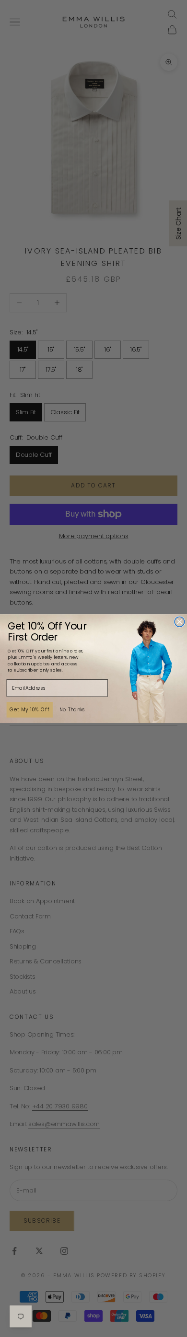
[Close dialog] (180, 622)
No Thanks (72, 709)
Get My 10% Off (29, 709)
